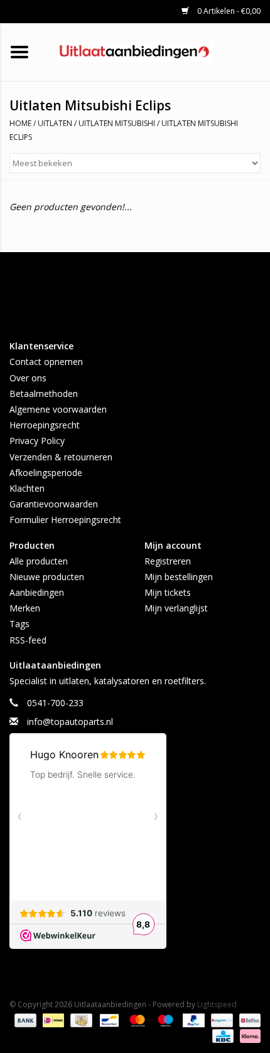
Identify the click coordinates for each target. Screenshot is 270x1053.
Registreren (167, 561)
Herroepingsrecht (44, 425)
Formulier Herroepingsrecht (65, 520)
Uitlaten (55, 123)
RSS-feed (27, 640)
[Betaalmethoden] (24, 1020)
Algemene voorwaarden (58, 409)
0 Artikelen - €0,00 (228, 11)
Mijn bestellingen (178, 577)
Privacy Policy (37, 441)
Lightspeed (217, 1004)
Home (20, 123)
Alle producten (38, 561)
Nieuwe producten (46, 577)
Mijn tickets (167, 592)
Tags (19, 624)
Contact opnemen (46, 362)
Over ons (27, 378)
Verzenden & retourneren (60, 457)
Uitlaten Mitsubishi (116, 123)
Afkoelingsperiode (45, 473)
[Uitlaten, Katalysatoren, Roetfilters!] (155, 51)
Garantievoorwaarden (53, 504)
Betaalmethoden (43, 394)
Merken (24, 608)
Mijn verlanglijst (176, 608)
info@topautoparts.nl (70, 722)
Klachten (27, 488)
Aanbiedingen (36, 592)
